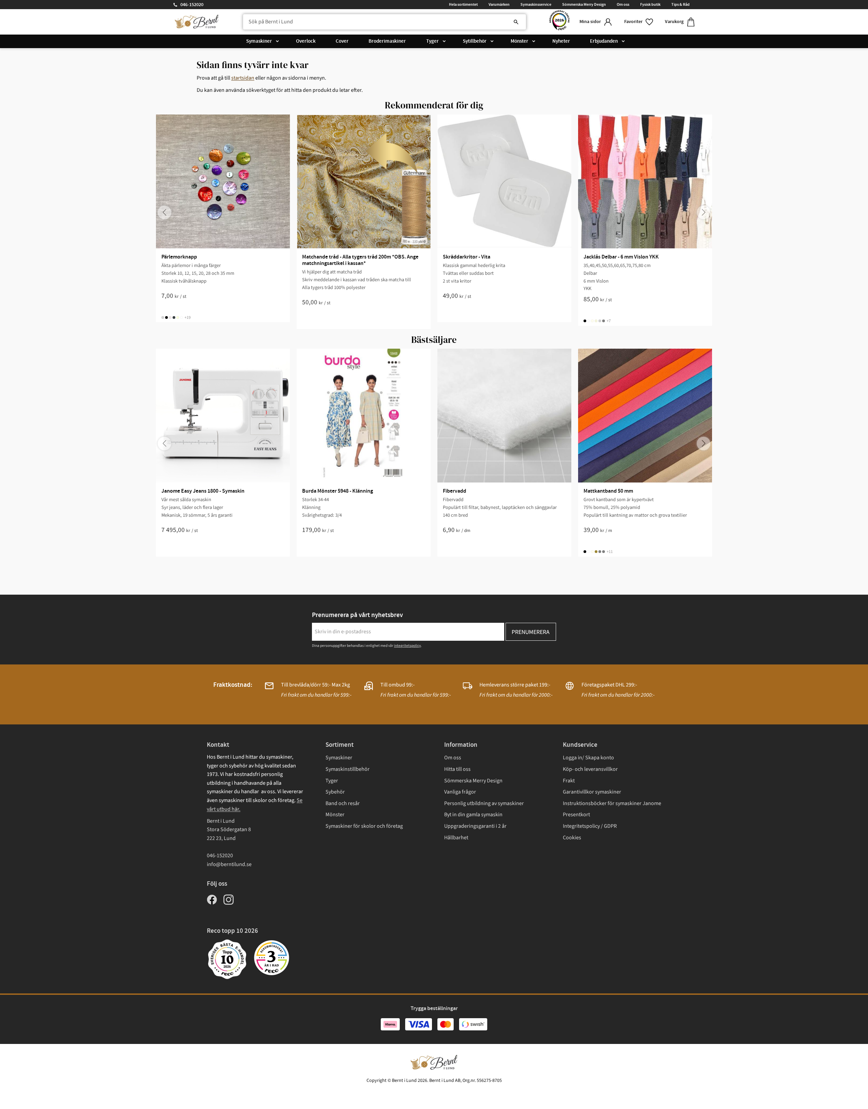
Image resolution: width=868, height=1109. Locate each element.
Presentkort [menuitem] (576, 814)
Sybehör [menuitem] (335, 792)
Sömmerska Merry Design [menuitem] (584, 4)
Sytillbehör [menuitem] (475, 41)
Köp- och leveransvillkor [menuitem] (590, 769)
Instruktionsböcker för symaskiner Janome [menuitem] (612, 803)
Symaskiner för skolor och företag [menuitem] (364, 826)
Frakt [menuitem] (569, 780)
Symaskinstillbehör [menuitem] (348, 769)
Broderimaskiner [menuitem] (387, 41)
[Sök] (516, 22)
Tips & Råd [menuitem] (680, 4)
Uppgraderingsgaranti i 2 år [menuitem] (475, 826)
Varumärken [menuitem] (499, 4)
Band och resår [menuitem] (343, 803)
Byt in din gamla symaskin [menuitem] (473, 814)
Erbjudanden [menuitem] (604, 41)
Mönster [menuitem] (519, 41)
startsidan (242, 78)
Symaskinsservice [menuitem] (535, 4)
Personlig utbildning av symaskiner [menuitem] (484, 803)
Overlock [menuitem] (306, 41)
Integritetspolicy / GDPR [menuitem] (590, 826)
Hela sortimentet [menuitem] (463, 4)
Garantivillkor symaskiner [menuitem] (592, 792)
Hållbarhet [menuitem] (456, 837)
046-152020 (191, 4)
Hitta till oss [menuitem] (457, 769)
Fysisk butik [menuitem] (650, 4)
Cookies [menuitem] (572, 837)
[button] (639, 22)
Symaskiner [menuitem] (259, 41)
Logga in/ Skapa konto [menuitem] (588, 757)
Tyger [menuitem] (432, 41)
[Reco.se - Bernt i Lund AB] (559, 22)
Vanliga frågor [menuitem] (460, 792)
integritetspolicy (407, 645)
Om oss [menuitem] (623, 4)
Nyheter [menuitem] (561, 41)
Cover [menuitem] (342, 41)
